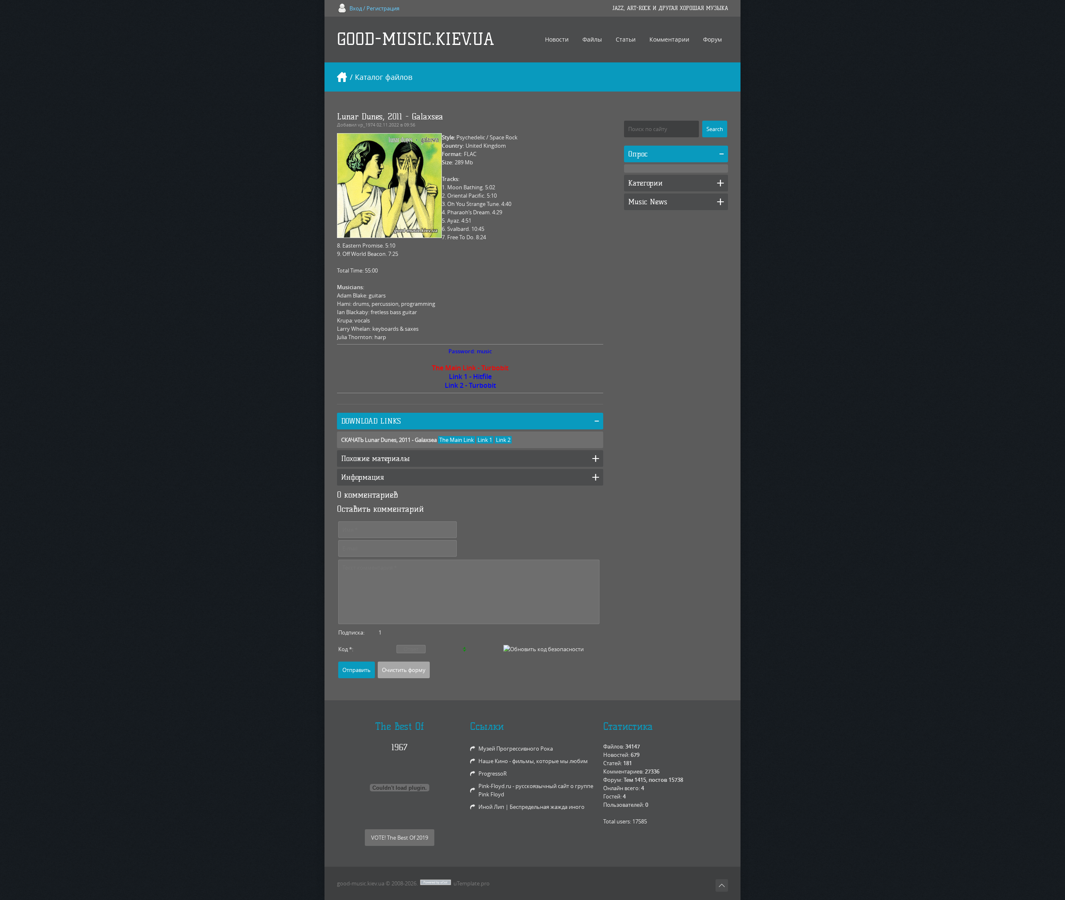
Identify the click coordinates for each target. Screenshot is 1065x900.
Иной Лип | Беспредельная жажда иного (531, 807)
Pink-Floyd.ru (494, 786)
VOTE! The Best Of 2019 (399, 837)
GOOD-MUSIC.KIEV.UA (415, 39)
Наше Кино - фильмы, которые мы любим (533, 761)
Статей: (612, 763)
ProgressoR (492, 773)
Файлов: (613, 746)
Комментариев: (623, 771)
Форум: (612, 779)
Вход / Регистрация (374, 8)
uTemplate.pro (471, 883)
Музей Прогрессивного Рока (515, 748)
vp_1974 (366, 124)
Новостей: (616, 755)
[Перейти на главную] (342, 77)
